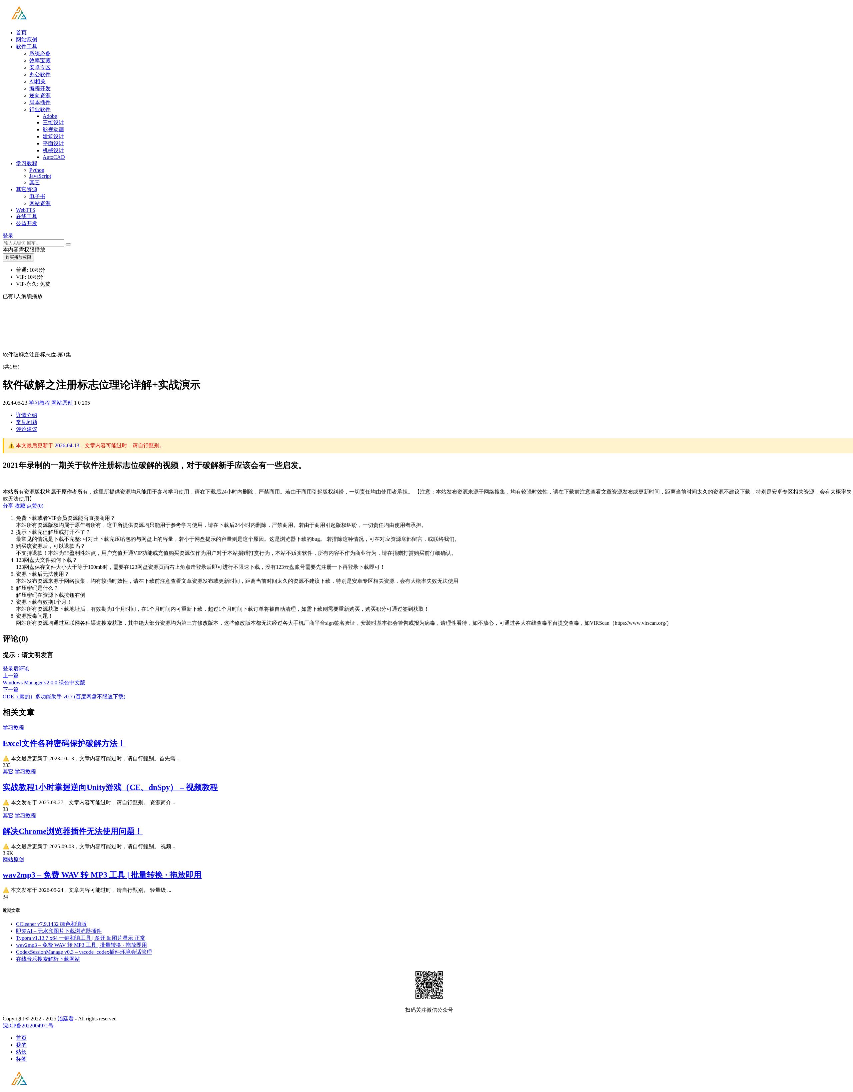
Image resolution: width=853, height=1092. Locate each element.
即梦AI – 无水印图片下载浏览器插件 (59, 931)
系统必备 (40, 53)
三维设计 (53, 122)
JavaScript (40, 176)
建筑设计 (53, 136)
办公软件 (40, 74)
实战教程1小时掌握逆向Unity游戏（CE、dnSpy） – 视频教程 (110, 787)
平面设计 (53, 143)
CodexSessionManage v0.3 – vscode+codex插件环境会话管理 (84, 952)
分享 (8, 506)
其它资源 (26, 189)
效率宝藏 (40, 60)
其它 (34, 182)
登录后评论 (16, 668)
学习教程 (26, 163)
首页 (21, 32)
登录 (8, 235)
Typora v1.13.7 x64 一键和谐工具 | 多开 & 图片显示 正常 (80, 938)
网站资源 (40, 203)
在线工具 (26, 216)
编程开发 (40, 88)
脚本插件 (40, 102)
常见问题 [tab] (26, 422)
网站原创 (26, 39)
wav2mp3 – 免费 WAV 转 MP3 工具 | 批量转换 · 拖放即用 (102, 875)
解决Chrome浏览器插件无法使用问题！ (73, 831)
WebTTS (25, 210)
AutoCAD (54, 157)
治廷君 (66, 1018)
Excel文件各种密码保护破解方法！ (64, 743)
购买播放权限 (18, 257)
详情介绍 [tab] (26, 415)
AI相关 (37, 81)
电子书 (37, 196)
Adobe (50, 116)
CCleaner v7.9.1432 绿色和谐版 (51, 924)
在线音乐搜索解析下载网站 (48, 959)
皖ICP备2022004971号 (28, 1025)
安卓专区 (40, 67)
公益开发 (26, 223)
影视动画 (53, 129)
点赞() (35, 506)
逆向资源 (40, 95)
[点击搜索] (68, 244)
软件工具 (26, 46)
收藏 (20, 506)
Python (36, 170)
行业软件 (40, 109)
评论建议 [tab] (26, 429)
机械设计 (53, 150)
